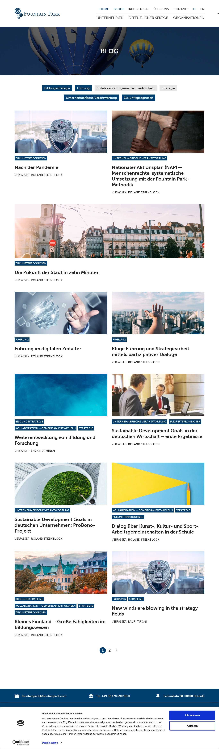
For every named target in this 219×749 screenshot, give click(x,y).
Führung (83, 88)
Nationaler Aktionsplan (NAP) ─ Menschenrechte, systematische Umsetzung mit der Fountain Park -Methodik (151, 176)
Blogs (119, 9)
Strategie (168, 88)
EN (202, 9)
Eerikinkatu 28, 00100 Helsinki (184, 696)
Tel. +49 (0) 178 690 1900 (113, 696)
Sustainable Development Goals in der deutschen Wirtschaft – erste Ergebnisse (157, 433)
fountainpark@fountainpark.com (44, 696)
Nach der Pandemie (36, 167)
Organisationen (188, 18)
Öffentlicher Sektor (148, 18)
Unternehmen (110, 18)
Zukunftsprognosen (138, 98)
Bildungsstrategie (57, 88)
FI (194, 9)
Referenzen (139, 9)
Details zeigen (50, 742)
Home (104, 9)
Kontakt (181, 9)
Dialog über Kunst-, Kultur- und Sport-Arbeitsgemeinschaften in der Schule (155, 529)
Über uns (161, 9)
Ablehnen (192, 725)
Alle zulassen (192, 715)
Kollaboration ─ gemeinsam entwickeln (126, 88)
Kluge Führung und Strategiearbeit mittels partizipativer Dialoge (150, 351)
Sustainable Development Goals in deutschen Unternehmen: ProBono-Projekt (55, 525)
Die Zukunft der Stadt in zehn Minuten (57, 272)
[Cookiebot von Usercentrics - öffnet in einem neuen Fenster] (21, 742)
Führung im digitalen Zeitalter (48, 349)
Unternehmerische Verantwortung (91, 98)
